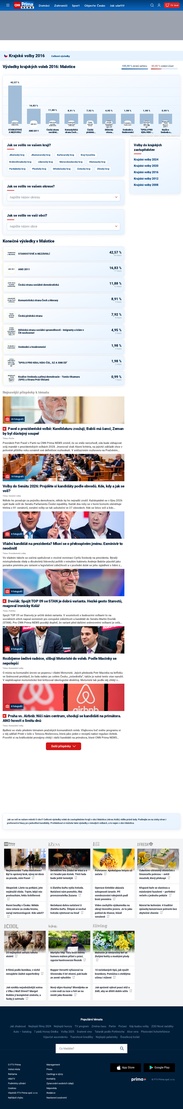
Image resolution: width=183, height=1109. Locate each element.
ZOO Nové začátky (162, 1026)
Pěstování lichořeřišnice (155, 1031)
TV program (82, 1026)
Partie (112, 1026)
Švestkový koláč (130, 1037)
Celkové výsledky (60, 56)
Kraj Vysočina (88, 155)
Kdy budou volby (139, 1026)
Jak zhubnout (18, 1026)
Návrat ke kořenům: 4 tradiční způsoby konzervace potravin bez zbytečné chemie (158, 909)
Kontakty (50, 1078)
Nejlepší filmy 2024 (39, 1026)
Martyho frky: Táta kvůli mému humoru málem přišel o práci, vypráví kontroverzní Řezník (67, 956)
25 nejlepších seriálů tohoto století (22, 954)
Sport (76, 5)
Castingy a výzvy (54, 1074)
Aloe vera (132, 1031)
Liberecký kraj (45, 162)
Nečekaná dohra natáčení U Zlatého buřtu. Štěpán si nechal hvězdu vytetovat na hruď (68, 909)
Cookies (12, 1088)
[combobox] (62, 197)
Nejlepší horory (63, 1026)
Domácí (44, 5)
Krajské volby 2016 (146, 172)
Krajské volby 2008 (146, 185)
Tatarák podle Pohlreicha (109, 1031)
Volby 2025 (67, 1031)
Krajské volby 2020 (146, 165)
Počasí (122, 1026)
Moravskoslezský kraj (71, 162)
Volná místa (14, 1069)
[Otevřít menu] (8, 5)
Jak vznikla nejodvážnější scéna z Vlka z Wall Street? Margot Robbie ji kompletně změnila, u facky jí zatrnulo (24, 993)
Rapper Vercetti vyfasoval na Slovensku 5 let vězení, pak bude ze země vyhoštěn (68, 973)
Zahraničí (60, 5)
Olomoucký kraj (97, 162)
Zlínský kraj (103, 168)
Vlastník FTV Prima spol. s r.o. (23, 1093)
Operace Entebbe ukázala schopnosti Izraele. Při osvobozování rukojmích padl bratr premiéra (111, 893)
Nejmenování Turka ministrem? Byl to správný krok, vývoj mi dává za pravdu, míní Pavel (25, 874)
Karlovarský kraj (65, 155)
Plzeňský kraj (39, 168)
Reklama (12, 1074)
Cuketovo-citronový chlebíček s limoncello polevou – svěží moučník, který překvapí (157, 874)
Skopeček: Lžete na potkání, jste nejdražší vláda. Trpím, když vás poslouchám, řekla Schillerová (24, 891)
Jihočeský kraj (16, 155)
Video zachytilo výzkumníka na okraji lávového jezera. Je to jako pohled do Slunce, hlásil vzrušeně (113, 911)
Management (53, 1064)
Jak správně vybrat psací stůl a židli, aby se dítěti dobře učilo (112, 989)
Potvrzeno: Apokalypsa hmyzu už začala (113, 872)
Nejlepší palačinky (107, 1037)
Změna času (99, 1026)
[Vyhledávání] (152, 5)
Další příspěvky (61, 746)
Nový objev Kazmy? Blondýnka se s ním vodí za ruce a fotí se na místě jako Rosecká (69, 991)
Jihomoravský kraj (40, 155)
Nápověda (51, 1088)
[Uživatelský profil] (159, 5)
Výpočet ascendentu (55, 1037)
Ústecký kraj (83, 168)
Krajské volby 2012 (146, 178)
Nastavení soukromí (56, 1097)
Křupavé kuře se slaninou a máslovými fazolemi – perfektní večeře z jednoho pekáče (157, 891)
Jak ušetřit (117, 5)
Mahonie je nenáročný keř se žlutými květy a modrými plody (112, 954)
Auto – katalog (22, 1031)
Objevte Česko (94, 5)
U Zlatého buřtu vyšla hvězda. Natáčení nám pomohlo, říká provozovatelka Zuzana (67, 891)
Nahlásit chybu (15, 1097)
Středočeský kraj (61, 168)
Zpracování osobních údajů (60, 1083)
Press (49, 1069)
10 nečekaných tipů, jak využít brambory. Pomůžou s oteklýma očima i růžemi (112, 973)
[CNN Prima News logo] (24, 5)
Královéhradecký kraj (20, 162)
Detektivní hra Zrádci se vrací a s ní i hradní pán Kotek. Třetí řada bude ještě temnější (68, 874)
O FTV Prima (14, 1064)
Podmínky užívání (17, 1083)
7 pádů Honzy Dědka (46, 1031)
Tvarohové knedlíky (81, 1037)
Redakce (50, 1093)
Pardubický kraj (17, 168)
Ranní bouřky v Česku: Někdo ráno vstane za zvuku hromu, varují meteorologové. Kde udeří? (25, 909)
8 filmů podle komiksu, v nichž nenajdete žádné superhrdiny (23, 971)
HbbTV (11, 1078)
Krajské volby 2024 (146, 159)
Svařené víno (84, 1031)
